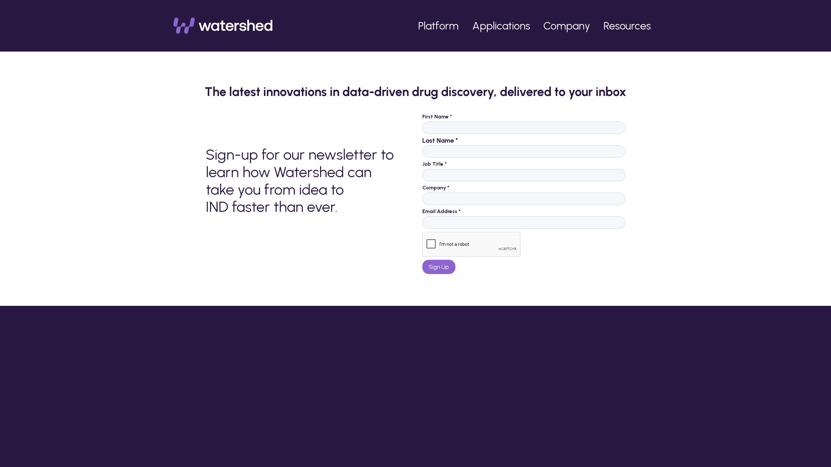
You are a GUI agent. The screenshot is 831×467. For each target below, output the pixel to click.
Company (566, 25)
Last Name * (440, 140)
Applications (501, 25)
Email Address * (441, 211)
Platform (438, 25)
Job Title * (434, 164)
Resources (627, 25)
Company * (435, 188)
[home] (222, 26)
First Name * (437, 117)
